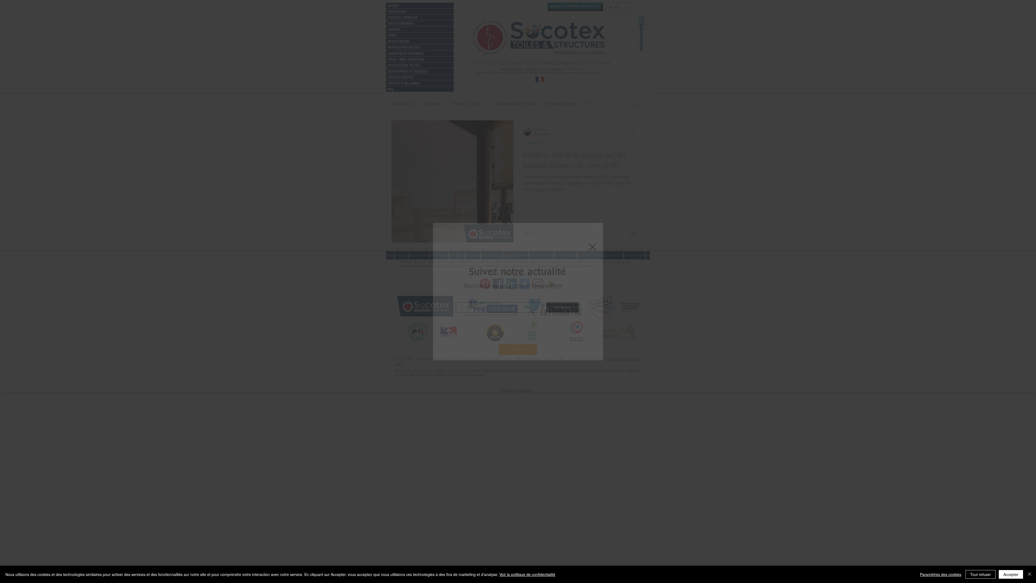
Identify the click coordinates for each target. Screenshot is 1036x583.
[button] (592, 247)
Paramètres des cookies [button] (940, 574)
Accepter (1010, 574)
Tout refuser (980, 574)
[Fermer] (1029, 574)
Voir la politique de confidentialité (527, 574)
